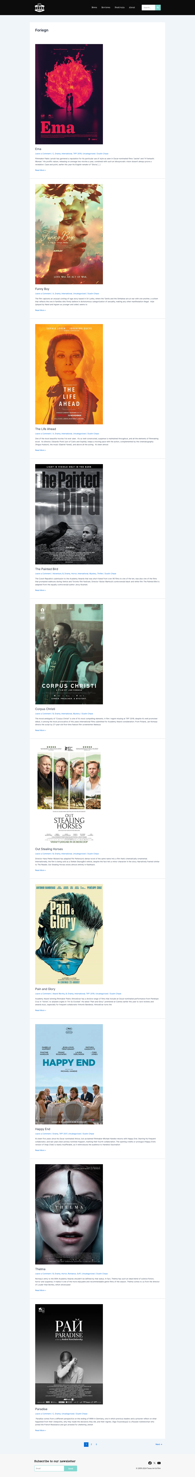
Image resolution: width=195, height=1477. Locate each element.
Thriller (100, 573)
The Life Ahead (45, 429)
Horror (74, 573)
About (132, 8)
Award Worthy (59, 993)
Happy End (42, 1129)
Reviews (105, 8)
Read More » (40, 170)
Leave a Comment (43, 153)
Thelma (40, 1269)
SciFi (79, 1273)
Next (159, 1444)
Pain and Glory (45, 989)
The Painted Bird (46, 569)
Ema (38, 149)
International (67, 153)
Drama (58, 153)
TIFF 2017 (63, 1134)
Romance (72, 1273)
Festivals (119, 8)
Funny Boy (42, 289)
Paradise (41, 1409)
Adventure (57, 573)
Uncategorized (89, 153)
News (94, 8)
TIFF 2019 (77, 153)
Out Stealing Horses (49, 849)
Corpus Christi (45, 709)
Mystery (92, 573)
